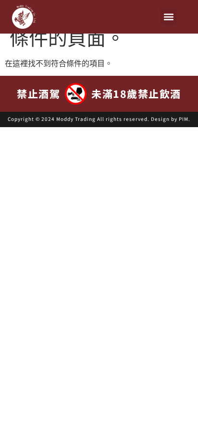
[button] (168, 17)
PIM (183, 118)
